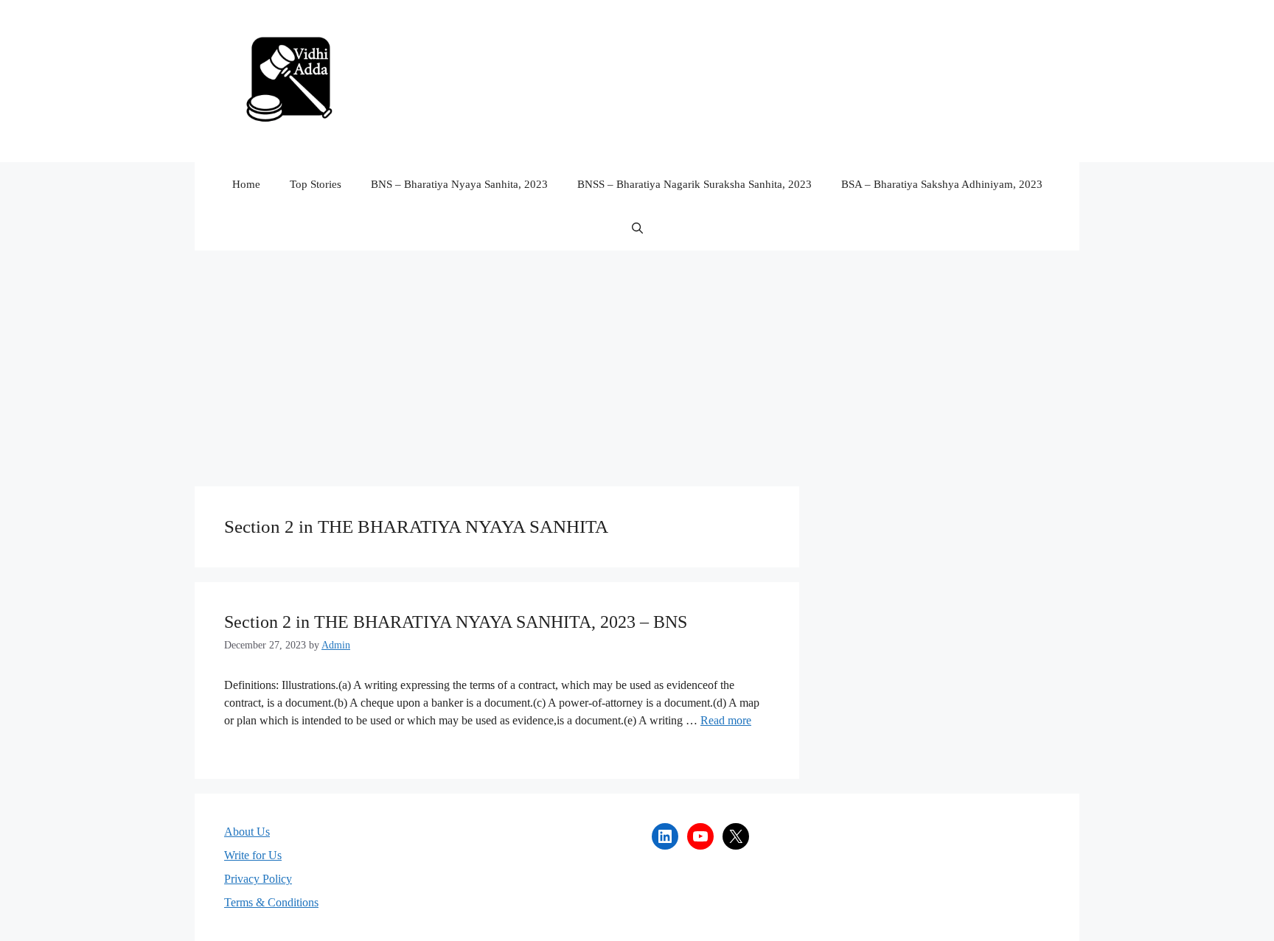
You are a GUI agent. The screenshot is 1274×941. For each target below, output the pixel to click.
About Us (247, 831)
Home (246, 184)
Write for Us (253, 855)
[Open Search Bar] (637, 228)
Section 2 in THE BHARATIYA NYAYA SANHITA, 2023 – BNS (455, 622)
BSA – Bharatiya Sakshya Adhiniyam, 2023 (941, 184)
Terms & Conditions (271, 902)
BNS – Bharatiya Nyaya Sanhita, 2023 (459, 184)
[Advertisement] (637, 361)
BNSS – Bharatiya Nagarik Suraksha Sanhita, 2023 (694, 184)
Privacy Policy (258, 878)
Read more (725, 720)
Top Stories (315, 184)
